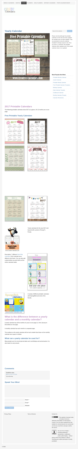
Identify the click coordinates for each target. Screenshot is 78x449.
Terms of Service (32, 414)
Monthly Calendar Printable (59, 95)
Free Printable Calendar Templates (61, 85)
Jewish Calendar (57, 80)
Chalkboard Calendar (58, 92)
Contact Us (54, 414)
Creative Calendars (10, 10)
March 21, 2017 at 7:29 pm (11, 374)
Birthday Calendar (57, 87)
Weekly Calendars (9, 3)
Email (26, 402)
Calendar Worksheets (58, 97)
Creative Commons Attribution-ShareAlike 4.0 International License (61, 420)
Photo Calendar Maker (63, 3)
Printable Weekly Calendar (59, 82)
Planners (30, 3)
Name (26, 399)
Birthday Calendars (49, 3)
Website (27, 405)
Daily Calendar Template (59, 90)
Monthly (18, 3)
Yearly (24, 3)
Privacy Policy (7, 414)
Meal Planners (38, 3)
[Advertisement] (47, 18)
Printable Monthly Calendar (59, 77)
